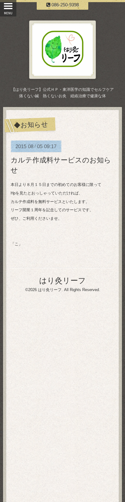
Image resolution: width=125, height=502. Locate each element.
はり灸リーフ (62, 280)
